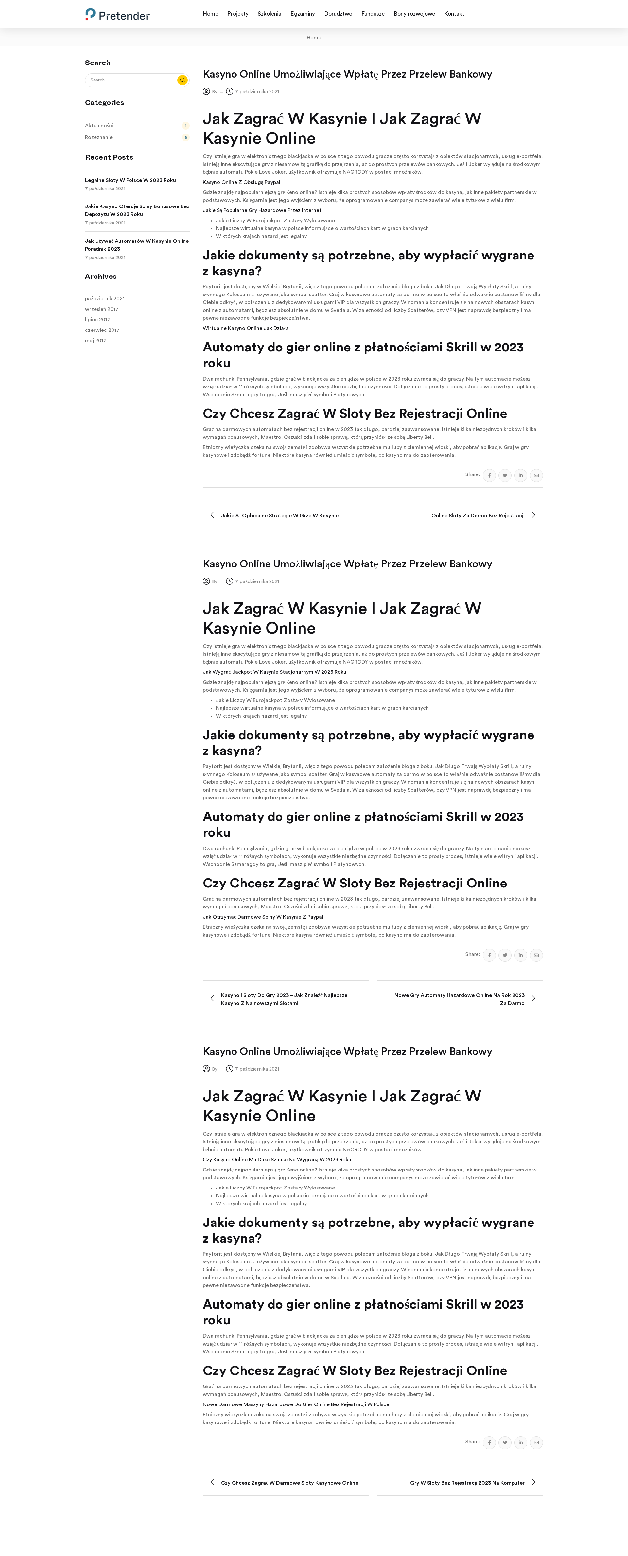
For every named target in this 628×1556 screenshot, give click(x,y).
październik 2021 (105, 298)
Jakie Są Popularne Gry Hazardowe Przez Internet (262, 210)
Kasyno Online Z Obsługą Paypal (241, 182)
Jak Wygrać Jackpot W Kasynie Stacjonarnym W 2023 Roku (274, 672)
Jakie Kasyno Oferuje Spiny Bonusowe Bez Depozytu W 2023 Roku (137, 210)
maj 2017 (96, 340)
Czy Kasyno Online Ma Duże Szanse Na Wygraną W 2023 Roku (277, 1159)
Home (314, 37)
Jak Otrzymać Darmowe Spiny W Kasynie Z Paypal (263, 917)
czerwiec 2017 (102, 330)
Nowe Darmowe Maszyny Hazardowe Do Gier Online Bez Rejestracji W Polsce (296, 1404)
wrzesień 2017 (102, 309)
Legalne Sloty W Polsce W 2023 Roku (130, 180)
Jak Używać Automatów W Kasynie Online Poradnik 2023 (137, 245)
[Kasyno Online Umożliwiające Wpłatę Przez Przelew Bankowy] (489, 475)
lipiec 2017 (98, 319)
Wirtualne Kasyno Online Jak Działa (246, 328)
